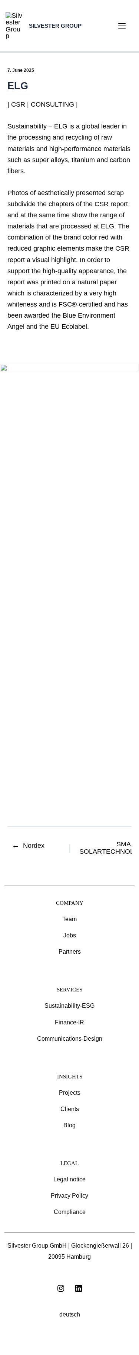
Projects (69, 1093)
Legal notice (69, 1179)
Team (69, 919)
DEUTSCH (69, 1314)
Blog (69, 1125)
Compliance (70, 1212)
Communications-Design (69, 1039)
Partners (70, 952)
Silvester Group (55, 26)
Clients (69, 1109)
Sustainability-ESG (69, 1006)
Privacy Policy (69, 1195)
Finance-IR (69, 1022)
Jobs (69, 935)
